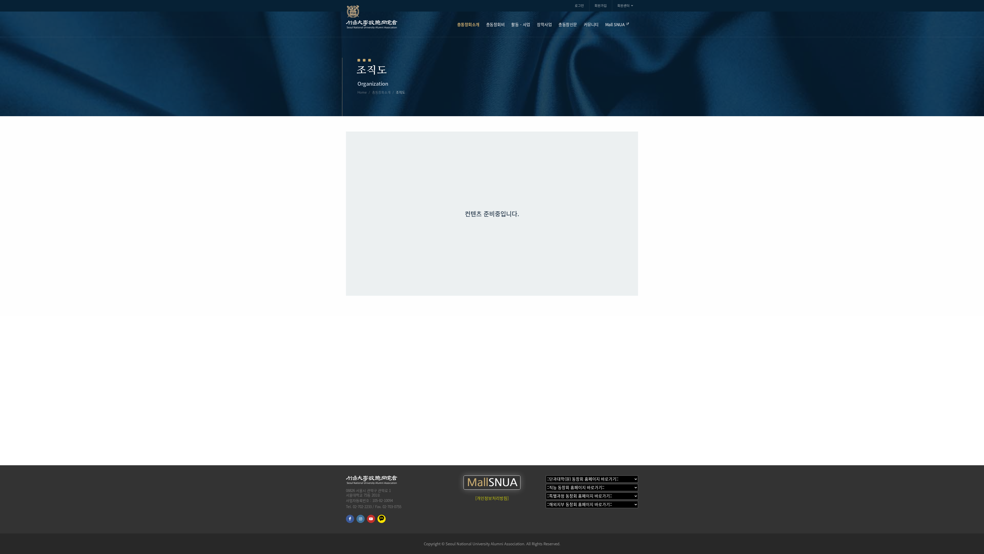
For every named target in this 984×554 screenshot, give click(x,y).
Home (362, 92)
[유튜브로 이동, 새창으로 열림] (371, 519)
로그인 (579, 5)
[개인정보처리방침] (492, 498)
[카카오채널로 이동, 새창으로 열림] (381, 519)
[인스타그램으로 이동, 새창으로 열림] (360, 519)
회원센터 (623, 5)
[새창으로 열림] (492, 483)
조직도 (400, 92)
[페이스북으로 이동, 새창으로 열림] (350, 519)
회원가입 (600, 5)
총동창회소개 (381, 92)
